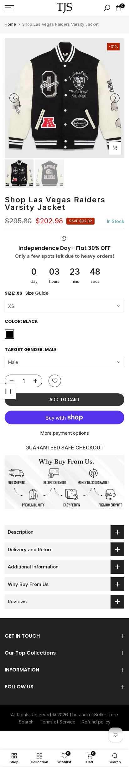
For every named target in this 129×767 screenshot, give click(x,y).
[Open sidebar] (8, 391)
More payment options (64, 433)
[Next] (115, 98)
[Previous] (14, 98)
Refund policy (96, 721)
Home (10, 24)
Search (26, 721)
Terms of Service (57, 721)
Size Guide (37, 293)
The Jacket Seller (87, 714)
